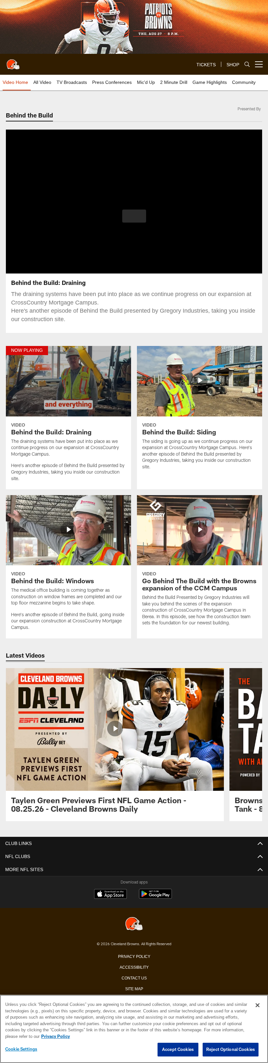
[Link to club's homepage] (13, 61)
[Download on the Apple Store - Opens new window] (110, 894)
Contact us (134, 977)
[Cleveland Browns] (134, 924)
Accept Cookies (178, 1049)
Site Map (134, 988)
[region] (134, 1029)
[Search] (247, 64)
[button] (134, 216)
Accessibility (134, 966)
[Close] (257, 1005)
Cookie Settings (21, 1049)
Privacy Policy (134, 956)
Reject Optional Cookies (230, 1049)
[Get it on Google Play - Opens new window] (155, 897)
